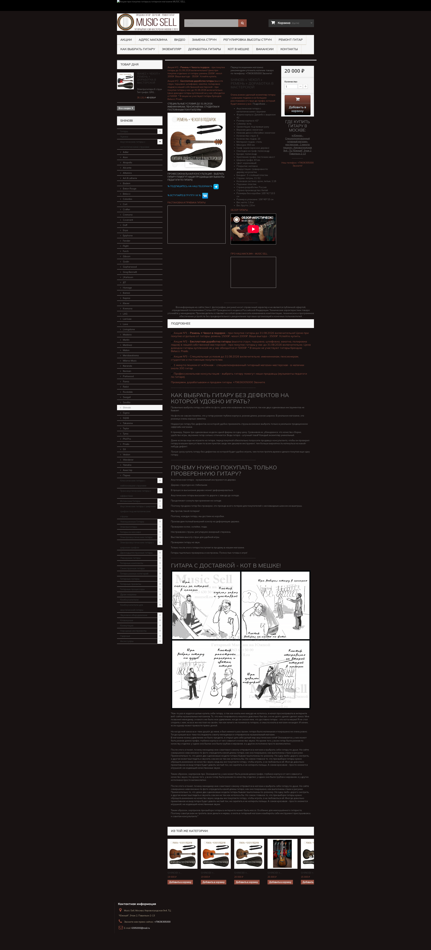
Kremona (127, 308)
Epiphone (127, 235)
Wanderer (128, 459)
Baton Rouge (129, 188)
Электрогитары (128, 526)
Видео (179, 40)
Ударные (125, 636)
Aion (125, 157)
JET (124, 282)
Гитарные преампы (130, 584)
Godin (125, 261)
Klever (125, 303)
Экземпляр (171, 49)
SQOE (125, 418)
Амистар (127, 470)
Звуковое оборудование (133, 615)
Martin (125, 339)
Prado (125, 444)
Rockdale (127, 392)
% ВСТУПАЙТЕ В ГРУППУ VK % (184, 195)
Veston (126, 454)
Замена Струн (204, 40)
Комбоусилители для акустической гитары (131, 607)
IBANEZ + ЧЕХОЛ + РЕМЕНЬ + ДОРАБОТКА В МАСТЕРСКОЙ (148, 78)
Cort (124, 204)
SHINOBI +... (175, 872)
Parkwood (128, 376)
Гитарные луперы (129, 578)
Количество (291, 81)
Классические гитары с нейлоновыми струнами (133, 483)
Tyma (125, 433)
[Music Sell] (148, 22)
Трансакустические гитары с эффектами (135, 493)
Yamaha (126, 465)
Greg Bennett (129, 272)
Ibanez (126, 292)
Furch (125, 251)
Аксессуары (127, 641)
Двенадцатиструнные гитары (136, 552)
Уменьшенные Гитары (132, 521)
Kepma (126, 298)
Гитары (124, 131)
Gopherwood (129, 266)
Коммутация (126, 625)
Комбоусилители (129, 599)
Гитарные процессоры (132, 589)
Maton (125, 350)
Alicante (126, 167)
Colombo (127, 199)
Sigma (125, 412)
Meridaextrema (130, 355)
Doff (124, 225)
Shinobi (126, 407)
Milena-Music (129, 360)
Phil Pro (126, 438)
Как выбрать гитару (137, 49)
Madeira (126, 334)
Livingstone (128, 329)
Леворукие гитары (130, 558)
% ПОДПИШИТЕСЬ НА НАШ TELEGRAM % (190, 186)
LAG (124, 313)
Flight (125, 246)
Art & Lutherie (129, 178)
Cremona (127, 214)
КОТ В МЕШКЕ (238, 49)
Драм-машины (128, 594)
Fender (126, 240)
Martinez (127, 345)
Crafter (126, 209)
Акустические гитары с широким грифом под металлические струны (138, 511)
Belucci (126, 193)
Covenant (127, 219)
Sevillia (126, 402)
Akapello (127, 162)
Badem (126, 183)
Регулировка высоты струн (247, 40)
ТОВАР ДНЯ (129, 64)
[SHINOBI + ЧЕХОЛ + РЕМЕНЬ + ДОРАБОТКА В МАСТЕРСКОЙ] (182, 854)
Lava (125, 324)
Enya (125, 230)
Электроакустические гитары (136, 537)
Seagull (126, 397)
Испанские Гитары (130, 501)
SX (124, 449)
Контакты (289, 49)
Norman (126, 371)
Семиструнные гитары (132, 568)
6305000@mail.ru (140, 928)
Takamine (127, 423)
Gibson (126, 256)
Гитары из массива (130, 532)
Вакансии (265, 49)
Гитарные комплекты (131, 563)
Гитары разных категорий (134, 573)
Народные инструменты (133, 630)
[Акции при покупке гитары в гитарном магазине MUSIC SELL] (215, 5)
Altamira (127, 173)
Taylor (125, 428)
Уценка (124, 136)
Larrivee (126, 319)
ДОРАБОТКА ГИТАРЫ (204, 49)
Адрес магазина (153, 40)
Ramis (125, 381)
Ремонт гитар (291, 40)
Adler (125, 152)
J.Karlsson (127, 277)
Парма (126, 475)
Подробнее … (260, 103)
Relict (125, 386)
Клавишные (126, 620)
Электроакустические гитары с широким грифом (137, 545)
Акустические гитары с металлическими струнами (134, 144)
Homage (127, 287)
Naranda (127, 365)
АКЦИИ (126, 40)
